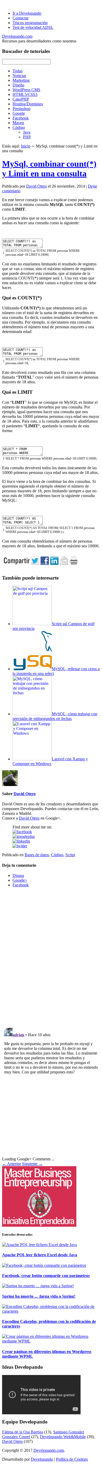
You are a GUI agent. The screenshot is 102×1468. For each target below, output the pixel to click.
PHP (27, 137)
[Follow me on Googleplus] (24, 836)
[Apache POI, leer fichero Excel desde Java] (39, 1244)
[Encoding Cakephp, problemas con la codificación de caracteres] (51, 1311)
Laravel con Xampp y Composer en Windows (50, 761)
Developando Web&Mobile (63, 1436)
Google (19, 113)
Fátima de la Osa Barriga (22, 1432)
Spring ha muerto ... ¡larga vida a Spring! (38, 1296)
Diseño (18, 85)
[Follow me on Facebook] (22, 831)
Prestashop (21, 108)
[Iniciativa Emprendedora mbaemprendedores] (51, 1196)
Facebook (21, 118)
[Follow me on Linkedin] (21, 841)
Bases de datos (37, 855)
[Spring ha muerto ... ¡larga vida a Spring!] (38, 1286)
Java (26, 132)
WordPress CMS (26, 90)
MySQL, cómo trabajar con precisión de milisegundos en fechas (55, 716)
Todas (17, 71)
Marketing (21, 80)
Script (70, 855)
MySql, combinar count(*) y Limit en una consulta (49, 168)
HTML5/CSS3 (25, 94)
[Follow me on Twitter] (20, 846)
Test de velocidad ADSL (33, 27)
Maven (18, 123)
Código (19, 127)
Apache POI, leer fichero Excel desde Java (39, 1255)
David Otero (36, 186)
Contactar (21, 18)
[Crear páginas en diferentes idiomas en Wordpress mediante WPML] (51, 1341)
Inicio (25, 146)
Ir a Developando (27, 13)
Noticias (19, 75)
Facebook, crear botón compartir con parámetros (46, 1275)
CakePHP (21, 99)
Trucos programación (30, 22)
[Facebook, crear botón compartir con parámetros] (44, 1265)
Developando (42, 1459)
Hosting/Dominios (28, 104)
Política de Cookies (72, 1459)
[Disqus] (51, 957)
